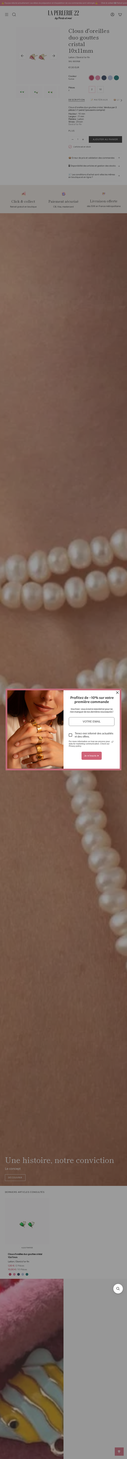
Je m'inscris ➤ (91, 755)
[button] (118, 1288)
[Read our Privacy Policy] (112, 742)
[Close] (117, 693)
